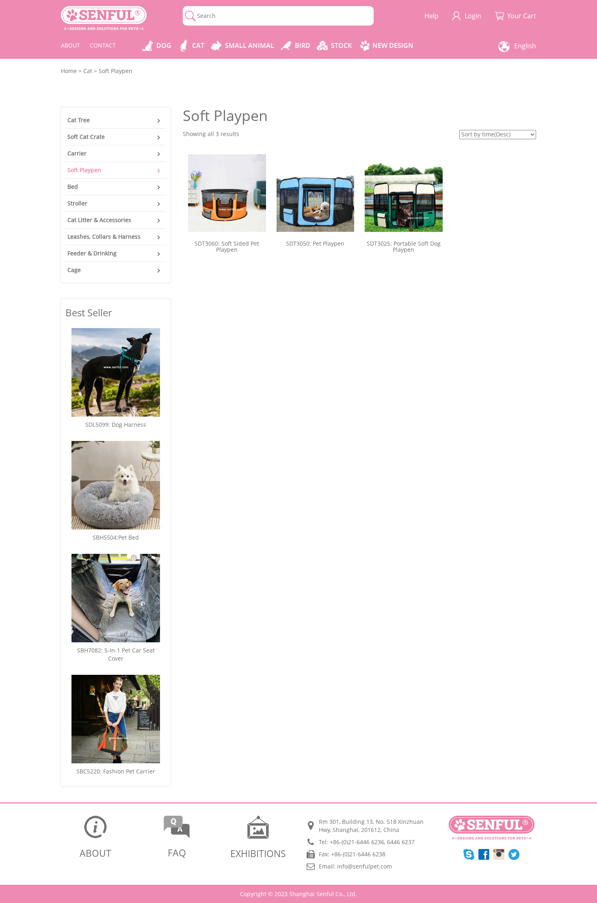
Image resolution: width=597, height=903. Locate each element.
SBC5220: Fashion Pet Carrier (115, 771)
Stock (341, 45)
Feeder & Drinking (92, 253)
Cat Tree (78, 120)
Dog (163, 45)
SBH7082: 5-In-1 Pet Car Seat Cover (116, 654)
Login (473, 15)
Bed (72, 186)
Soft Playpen (84, 170)
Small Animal (249, 45)
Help (431, 15)
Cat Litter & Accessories (99, 220)
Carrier (77, 153)
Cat (198, 45)
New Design (392, 45)
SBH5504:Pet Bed (116, 537)
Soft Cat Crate (86, 136)
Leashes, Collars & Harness (104, 236)
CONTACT (103, 45)
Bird (302, 45)
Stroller (77, 203)
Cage (74, 270)
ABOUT (70, 45)
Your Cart (521, 15)
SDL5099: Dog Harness (115, 424)
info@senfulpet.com (364, 866)
